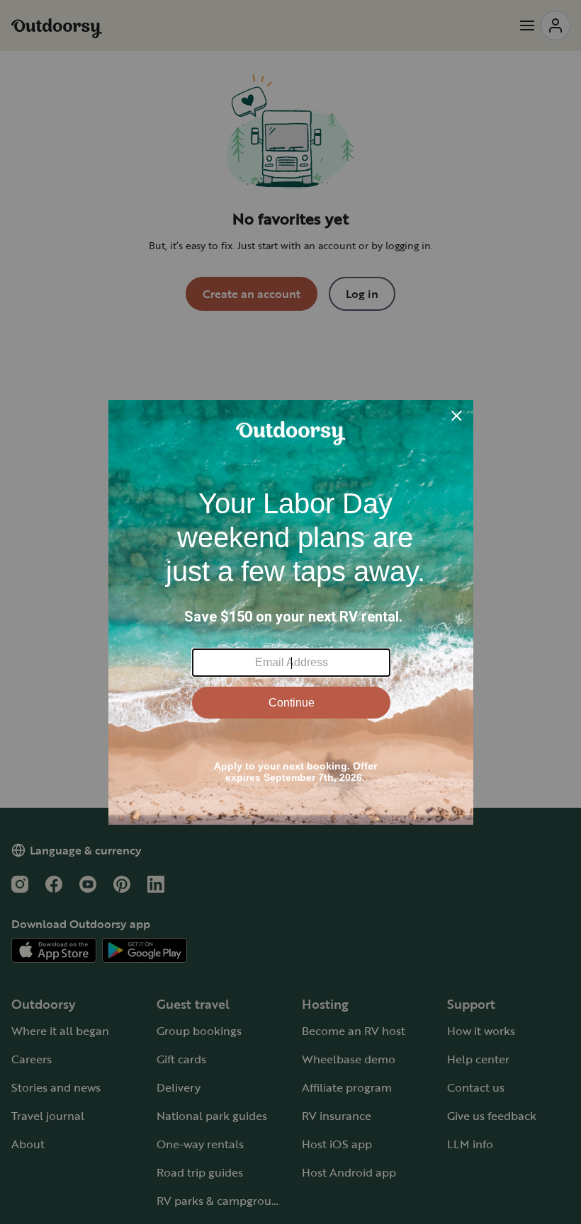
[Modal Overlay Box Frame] (290, 612)
